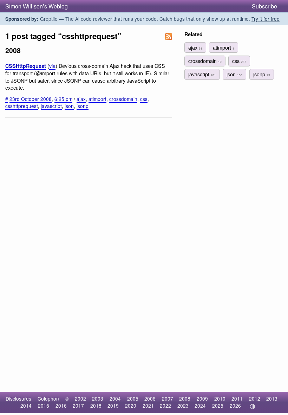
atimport (97, 98)
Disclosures (18, 398)
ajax (81, 98)
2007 (167, 398)
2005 (132, 398)
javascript (51, 105)
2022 (165, 405)
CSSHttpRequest (25, 65)
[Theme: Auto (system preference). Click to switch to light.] (252, 406)
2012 (254, 398)
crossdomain (123, 98)
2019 (113, 405)
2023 (183, 405)
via (52, 65)
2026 (235, 405)
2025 (217, 405)
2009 (202, 398)
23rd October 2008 (30, 98)
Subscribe (264, 6)
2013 (271, 398)
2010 (219, 398)
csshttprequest (21, 105)
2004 (115, 398)
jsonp (83, 105)
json (69, 105)
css (144, 98)
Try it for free (265, 18)
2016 (61, 405)
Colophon (48, 398)
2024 (200, 405)
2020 (130, 405)
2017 (78, 405)
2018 (96, 405)
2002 (80, 398)
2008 (184, 398)
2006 (150, 398)
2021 (148, 405)
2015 (43, 405)
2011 (237, 398)
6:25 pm (63, 98)
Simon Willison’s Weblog (36, 6)
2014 (26, 405)
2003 (97, 398)
